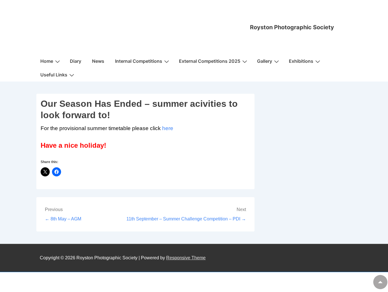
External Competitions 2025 (209, 61)
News (98, 61)
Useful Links (53, 75)
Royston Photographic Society (292, 27)
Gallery (264, 61)
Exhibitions (301, 61)
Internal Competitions (138, 61)
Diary (75, 61)
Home (46, 61)
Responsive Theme (186, 257)
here (168, 128)
